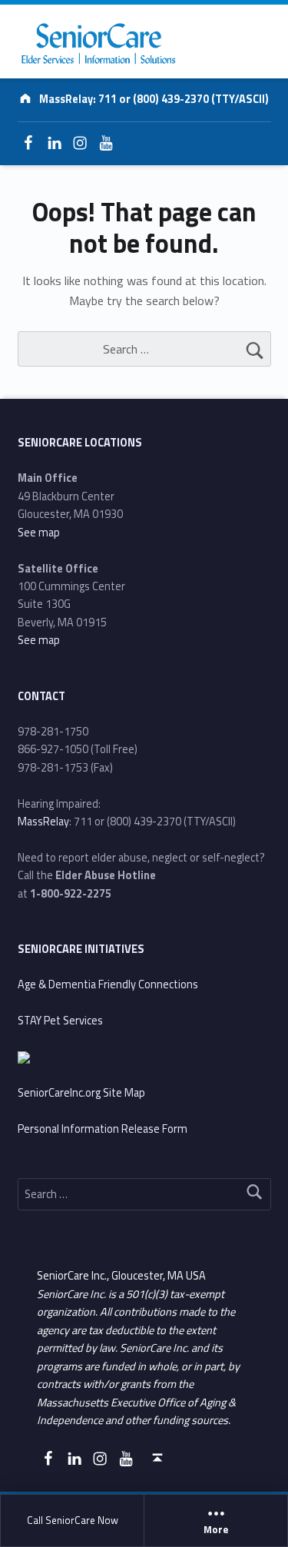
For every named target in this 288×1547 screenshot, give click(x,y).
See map (39, 532)
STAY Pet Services (60, 1020)
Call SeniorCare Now (72, 1520)
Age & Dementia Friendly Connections (108, 984)
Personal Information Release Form (102, 1128)
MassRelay (43, 821)
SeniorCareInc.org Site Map (81, 1092)
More (216, 1530)
